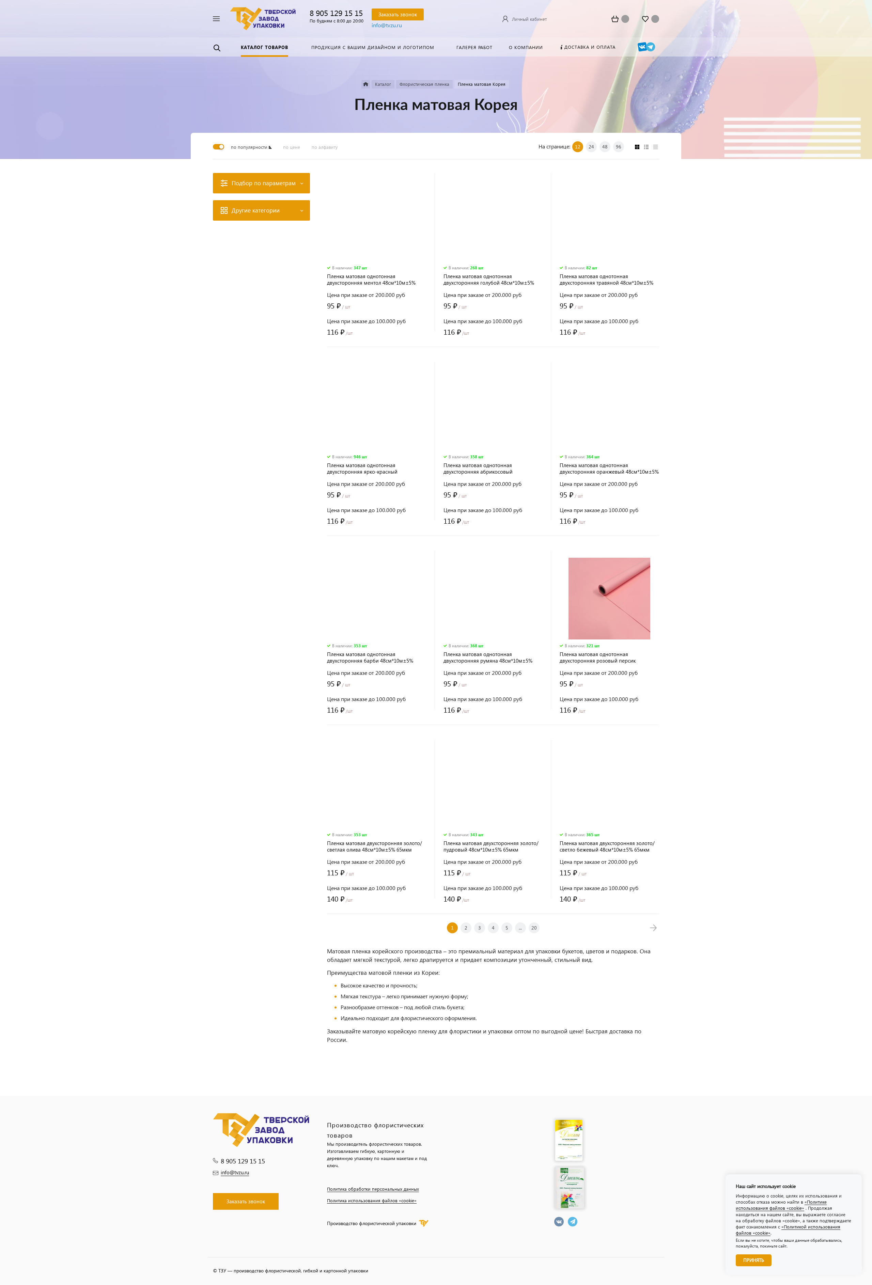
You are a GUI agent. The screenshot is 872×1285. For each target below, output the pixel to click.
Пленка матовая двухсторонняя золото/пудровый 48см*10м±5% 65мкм (491, 846)
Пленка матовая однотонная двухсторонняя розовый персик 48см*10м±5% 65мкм (598, 657)
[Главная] (365, 84)
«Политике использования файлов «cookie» (781, 1205)
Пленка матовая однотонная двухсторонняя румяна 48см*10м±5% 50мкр (487, 657)
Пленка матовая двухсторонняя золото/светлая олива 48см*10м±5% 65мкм (374, 846)
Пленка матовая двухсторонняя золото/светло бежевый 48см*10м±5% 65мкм (607, 846)
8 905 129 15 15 (336, 12)
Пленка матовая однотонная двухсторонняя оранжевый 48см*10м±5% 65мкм (609, 468)
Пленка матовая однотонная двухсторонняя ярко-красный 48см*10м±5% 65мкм (362, 468)
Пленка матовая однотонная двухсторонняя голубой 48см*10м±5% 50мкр (488, 279)
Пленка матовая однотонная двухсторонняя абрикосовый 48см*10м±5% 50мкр (478, 468)
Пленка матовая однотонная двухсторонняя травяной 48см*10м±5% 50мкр (606, 279)
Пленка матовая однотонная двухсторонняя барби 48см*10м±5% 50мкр (370, 657)
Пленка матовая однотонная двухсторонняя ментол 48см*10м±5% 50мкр (371, 279)
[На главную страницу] (263, 17)
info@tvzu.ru (387, 25)
